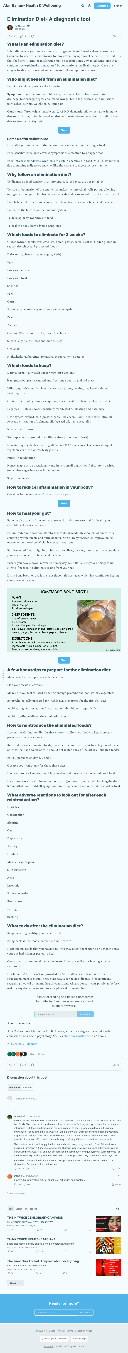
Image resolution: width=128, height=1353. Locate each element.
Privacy (61, 1330)
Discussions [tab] (31, 1208)
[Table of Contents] (3, 676)
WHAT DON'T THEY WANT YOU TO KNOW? (30, 1222)
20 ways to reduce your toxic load (62, 494)
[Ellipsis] (119, 1116)
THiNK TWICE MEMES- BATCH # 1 (31, 1239)
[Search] (83, 5)
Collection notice (83, 1330)
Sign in (118, 5)
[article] (64, 1224)
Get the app (79, 1338)
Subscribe (102, 5)
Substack (17, 1044)
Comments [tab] (14, 1087)
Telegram (31, 1044)
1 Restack (42, 1054)
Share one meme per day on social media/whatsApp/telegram (40, 1243)
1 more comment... (17, 1193)
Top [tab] (11, 1208)
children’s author (75, 1036)
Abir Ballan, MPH (23, 26)
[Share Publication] (89, 5)
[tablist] (20, 1087)
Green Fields (20, 1116)
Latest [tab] (19, 1208)
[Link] (2, 44)
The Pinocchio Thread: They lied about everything (43, 1261)
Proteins (68, 520)
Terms (70, 1330)
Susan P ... (19, 1175)
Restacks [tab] (27, 1087)
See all (13, 1282)
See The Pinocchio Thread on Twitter (26, 1265)
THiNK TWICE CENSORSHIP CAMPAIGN (35, 1217)
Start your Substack (55, 1338)
